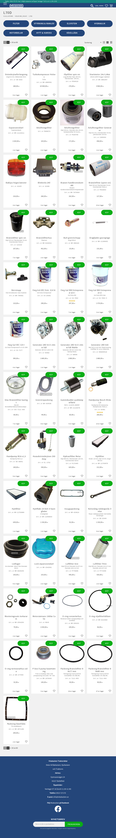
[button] (5, 5)
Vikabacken (54, 803)
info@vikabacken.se (27, 1)
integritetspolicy (71, 828)
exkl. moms (99, 6)
